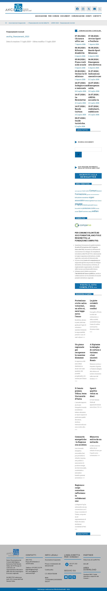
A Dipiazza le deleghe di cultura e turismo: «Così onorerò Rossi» (95, 352)
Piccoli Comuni (97, 200)
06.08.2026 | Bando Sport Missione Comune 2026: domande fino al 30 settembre (94, 50)
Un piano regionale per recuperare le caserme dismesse (80, 351)
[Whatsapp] (67, 564)
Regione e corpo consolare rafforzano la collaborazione (80, 493)
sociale (76, 211)
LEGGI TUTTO (82, 130)
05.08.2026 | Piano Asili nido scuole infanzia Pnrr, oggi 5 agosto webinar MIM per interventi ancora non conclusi (81, 61)
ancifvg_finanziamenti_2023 (17, 36)
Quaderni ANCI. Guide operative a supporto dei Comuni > (91, 576)
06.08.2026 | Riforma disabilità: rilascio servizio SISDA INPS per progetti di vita (80, 50)
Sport (81, 211)
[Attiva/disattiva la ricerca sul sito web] (100, 9)
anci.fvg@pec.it (33, 571)
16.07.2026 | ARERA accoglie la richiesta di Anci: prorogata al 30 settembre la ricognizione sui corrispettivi (94, 97)
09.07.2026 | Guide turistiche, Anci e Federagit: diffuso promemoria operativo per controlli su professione (81, 120)
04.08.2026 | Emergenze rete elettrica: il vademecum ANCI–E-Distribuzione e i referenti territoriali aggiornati (95, 61)
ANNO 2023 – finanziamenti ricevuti (63, 23)
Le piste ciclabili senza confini (94, 304)
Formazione (80, 194)
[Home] (6, 23)
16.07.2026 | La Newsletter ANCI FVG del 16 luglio (81, 97)
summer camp (87, 211)
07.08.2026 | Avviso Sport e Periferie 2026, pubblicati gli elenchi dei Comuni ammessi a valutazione (94, 38)
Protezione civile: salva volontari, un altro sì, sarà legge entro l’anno (81, 308)
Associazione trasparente (52, 560)
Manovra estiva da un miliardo (96, 439)
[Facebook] (77, 8)
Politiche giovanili (88, 205)
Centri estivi (85, 191)
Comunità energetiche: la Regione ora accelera (81, 440)
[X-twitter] (88, 8)
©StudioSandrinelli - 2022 (62, 589)
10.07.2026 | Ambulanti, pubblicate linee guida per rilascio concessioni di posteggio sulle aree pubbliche (94, 108)
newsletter (85, 197)
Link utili (85, 564)
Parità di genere (89, 200)
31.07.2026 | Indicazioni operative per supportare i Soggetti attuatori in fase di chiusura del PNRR (94, 73)
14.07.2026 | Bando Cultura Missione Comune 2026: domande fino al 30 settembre (80, 108)
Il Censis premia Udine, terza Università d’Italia (81, 393)
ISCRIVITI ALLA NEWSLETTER (88, 175)
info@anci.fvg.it (33, 569)
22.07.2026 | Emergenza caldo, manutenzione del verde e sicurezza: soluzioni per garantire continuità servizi (95, 85)
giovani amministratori (93, 194)
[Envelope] (94, 8)
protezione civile (89, 208)
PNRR (78, 204)
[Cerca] (78, 155)
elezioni (99, 191)
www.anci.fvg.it (30, 573)
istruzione (78, 197)
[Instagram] (83, 8)
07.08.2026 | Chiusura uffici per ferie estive (80, 38)
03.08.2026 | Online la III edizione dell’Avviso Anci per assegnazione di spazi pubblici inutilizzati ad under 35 (81, 73)
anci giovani (78, 191)
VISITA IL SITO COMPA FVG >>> (88, 286)
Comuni (93, 190)
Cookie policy (49, 570)
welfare (95, 211)
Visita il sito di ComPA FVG (91, 560)
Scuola (97, 208)
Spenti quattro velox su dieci (94, 392)
